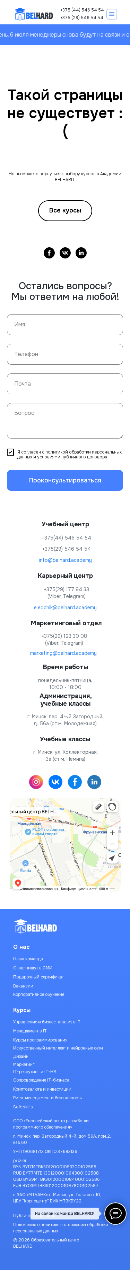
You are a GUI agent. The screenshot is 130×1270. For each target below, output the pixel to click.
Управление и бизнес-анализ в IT (46, 1022)
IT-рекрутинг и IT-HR (34, 1072)
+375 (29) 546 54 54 (81, 18)
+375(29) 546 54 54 (66, 549)
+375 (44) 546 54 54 (82, 10)
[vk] (65, 252)
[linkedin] (81, 252)
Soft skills (23, 1107)
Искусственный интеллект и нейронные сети (58, 1048)
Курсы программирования (40, 1040)
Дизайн (20, 1056)
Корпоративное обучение (38, 994)
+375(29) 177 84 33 (66, 589)
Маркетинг (24, 1064)
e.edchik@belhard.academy (65, 607)
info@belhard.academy (65, 560)
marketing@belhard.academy (63, 653)
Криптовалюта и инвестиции (42, 1089)
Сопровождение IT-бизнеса (41, 1080)
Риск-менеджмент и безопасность (47, 1098)
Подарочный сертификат (38, 977)
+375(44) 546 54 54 (66, 538)
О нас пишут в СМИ (32, 968)
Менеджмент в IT (30, 1031)
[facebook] (49, 252)
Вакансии (23, 986)
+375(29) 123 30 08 (64, 636)
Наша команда (28, 959)
